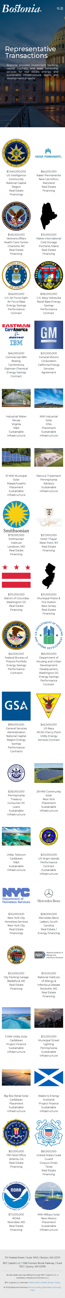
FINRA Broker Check (51, 1282)
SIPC (38, 1282)
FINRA (31, 1282)
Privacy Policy (35, 1287)
